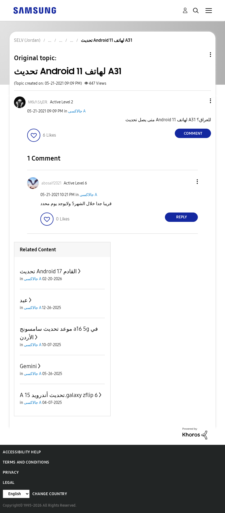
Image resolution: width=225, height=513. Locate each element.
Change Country (49, 494)
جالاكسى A (77, 111)
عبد (24, 300)
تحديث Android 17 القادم (48, 271)
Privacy (11, 472)
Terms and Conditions (26, 462)
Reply (181, 217)
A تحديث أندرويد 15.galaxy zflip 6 (59, 395)
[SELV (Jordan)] (34, 10)
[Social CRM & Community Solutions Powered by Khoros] (194, 433)
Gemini (28, 366)
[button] (201, 100)
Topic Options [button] (201, 54)
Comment (193, 133)
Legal (9, 482)
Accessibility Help (22, 452)
